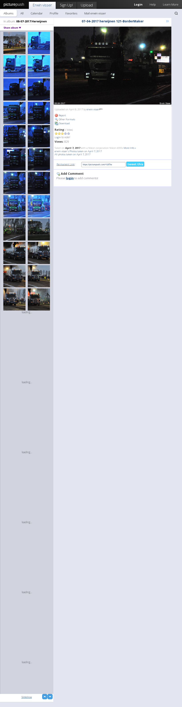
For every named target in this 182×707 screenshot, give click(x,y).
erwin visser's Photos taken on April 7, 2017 (78, 151)
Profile (54, 13)
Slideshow (27, 697)
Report (62, 115)
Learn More (170, 4)
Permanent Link (66, 164)
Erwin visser (42, 5)
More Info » (130, 148)
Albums (8, 13)
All (22, 13)
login (70, 178)
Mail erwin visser (95, 13)
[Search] (176, 13)
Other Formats (66, 119)
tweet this (135, 164)
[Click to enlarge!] (112, 66)
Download (64, 123)
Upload (87, 5)
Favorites (71, 13)
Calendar (37, 13)
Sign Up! (66, 5)
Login (58, 137)
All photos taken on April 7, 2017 (72, 154)
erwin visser (93, 109)
